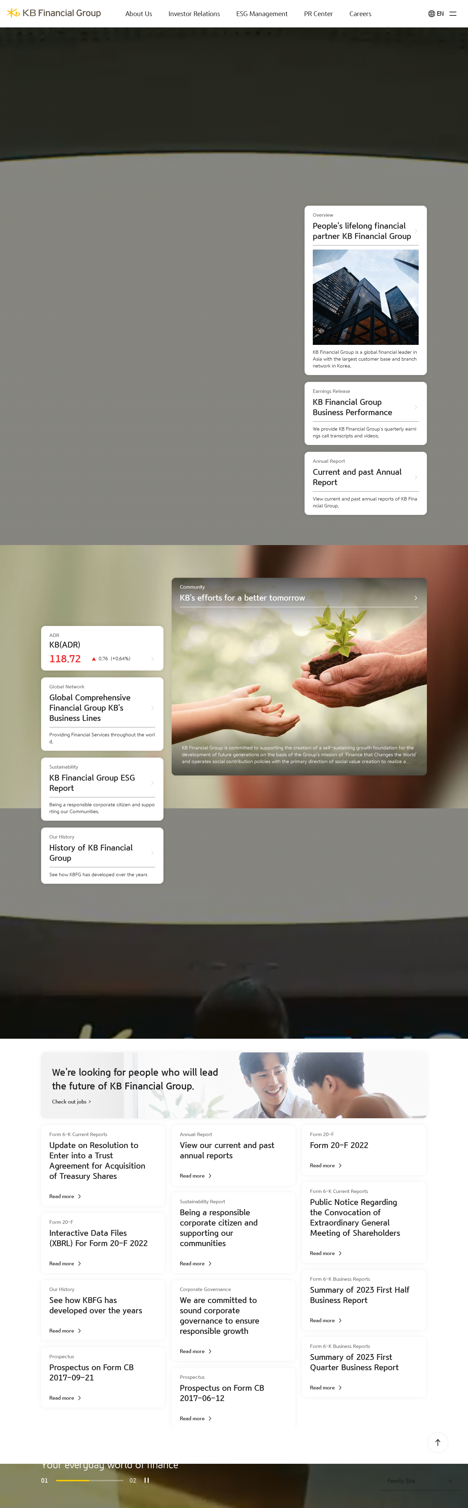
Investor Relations (194, 14)
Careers (360, 14)
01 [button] (44, 1480)
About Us (138, 14)
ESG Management (262, 14)
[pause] (147, 1480)
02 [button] (133, 1480)
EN (440, 13)
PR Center (318, 14)
